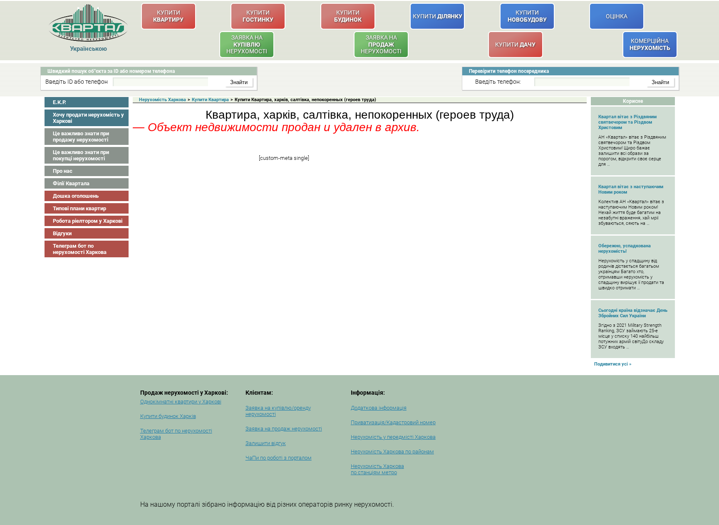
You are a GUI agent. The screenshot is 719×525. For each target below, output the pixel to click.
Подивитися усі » (613, 364)
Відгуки (62, 233)
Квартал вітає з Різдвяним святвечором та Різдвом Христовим (627, 122)
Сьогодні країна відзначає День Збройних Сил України (632, 313)
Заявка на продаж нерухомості (283, 428)
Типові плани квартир (79, 208)
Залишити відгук (265, 443)
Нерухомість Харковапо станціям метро (377, 469)
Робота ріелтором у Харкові (87, 221)
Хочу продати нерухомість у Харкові (88, 118)
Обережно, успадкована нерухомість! (624, 248)
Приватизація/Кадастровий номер (393, 422)
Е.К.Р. (59, 102)
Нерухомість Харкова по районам (392, 451)
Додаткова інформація (379, 408)
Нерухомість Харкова (162, 99)
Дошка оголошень (76, 196)
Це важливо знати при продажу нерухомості (81, 136)
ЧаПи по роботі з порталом (278, 458)
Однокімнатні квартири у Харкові (180, 401)
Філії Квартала (71, 183)
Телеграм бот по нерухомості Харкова (80, 249)
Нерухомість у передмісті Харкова (393, 437)
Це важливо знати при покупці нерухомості (81, 155)
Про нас (62, 171)
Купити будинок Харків (168, 416)
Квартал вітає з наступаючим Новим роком (630, 189)
